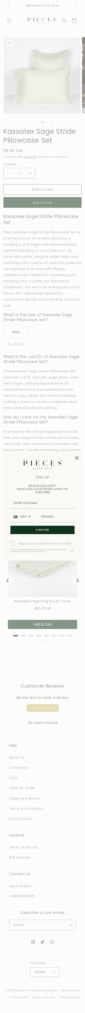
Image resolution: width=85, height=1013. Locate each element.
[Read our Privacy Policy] (72, 550)
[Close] (76, 457)
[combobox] (22, 516)
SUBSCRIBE (42, 530)
